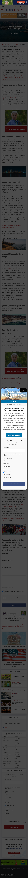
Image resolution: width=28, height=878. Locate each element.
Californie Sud (7, 477)
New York (6, 463)
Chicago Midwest (8, 471)
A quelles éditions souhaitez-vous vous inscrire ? (12, 454)
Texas (5, 480)
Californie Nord (7, 474)
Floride (6, 461)
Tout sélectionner (8, 458)
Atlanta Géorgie (7, 466)
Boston (6, 469)
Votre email (6, 447)
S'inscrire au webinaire (14, 435)
